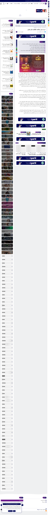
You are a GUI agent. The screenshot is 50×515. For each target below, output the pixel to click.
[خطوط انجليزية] (7, 266)
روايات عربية (39, 27)
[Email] (16, 58)
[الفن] (7, 241)
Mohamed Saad (43, 152)
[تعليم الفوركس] (7, 404)
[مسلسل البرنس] (7, 414)
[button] (16, 47)
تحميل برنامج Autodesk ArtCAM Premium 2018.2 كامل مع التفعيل (6, 51)
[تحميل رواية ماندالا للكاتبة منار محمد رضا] (11, 79)
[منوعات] (7, 457)
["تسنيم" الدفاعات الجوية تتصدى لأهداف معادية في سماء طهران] (11, 86)
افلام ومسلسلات (16, 3)
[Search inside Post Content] (16, 40)
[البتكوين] (7, 178)
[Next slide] (16, 143)
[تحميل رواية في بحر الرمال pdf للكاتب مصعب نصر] (11, 45)
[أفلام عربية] (7, 171)
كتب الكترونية (29, 3)
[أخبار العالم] (7, 107)
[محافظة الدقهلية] (7, 407)
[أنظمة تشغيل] (7, 312)
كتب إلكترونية (35, 27)
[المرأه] (7, 256)
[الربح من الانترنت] (7, 203)
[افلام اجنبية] (7, 167)
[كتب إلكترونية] (7, 383)
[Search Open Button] (48, 1)
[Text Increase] (16, 41)
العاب (10, 3)
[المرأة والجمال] (7, 252)
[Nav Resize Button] (48, 6)
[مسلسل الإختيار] (7, 411)
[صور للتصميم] (7, 319)
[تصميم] (7, 263)
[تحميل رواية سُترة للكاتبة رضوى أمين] (11, 66)
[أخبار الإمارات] (7, 97)
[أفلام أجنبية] (7, 164)
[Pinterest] (16, 52)
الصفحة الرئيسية (44, 27)
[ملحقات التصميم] (7, 450)
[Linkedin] (16, 54)
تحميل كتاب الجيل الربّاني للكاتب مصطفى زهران (37, 48)
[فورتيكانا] (41, 10)
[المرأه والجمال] (7, 259)
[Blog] (16, 59)
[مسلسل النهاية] (7, 418)
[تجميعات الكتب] (7, 273)
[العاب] (7, 227)
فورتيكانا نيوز (41, 3)
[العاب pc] (7, 234)
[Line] (16, 55)
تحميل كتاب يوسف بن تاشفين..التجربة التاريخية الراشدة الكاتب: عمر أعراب (41, 154)
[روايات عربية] (7, 284)
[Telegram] (16, 51)
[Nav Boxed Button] (48, 5)
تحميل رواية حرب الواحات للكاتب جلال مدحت (37, 47)
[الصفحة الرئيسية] (45, 3)
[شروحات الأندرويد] (7, 301)
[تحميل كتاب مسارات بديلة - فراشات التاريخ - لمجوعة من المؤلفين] (28, 133)
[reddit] (16, 57)
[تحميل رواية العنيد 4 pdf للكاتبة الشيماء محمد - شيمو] (11, 25)
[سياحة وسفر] (7, 287)
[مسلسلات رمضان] (7, 425)
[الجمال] (7, 185)
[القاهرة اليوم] (7, 245)
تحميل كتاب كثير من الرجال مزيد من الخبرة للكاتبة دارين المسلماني (6, 72)
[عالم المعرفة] (7, 344)
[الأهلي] (7, 210)
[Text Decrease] (16, 44)
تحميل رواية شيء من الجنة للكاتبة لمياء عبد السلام (36, 45)
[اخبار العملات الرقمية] (7, 111)
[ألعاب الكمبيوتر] (7, 231)
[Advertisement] (15, 10)
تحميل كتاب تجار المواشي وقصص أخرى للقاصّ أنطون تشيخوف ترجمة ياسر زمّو (32, 50)
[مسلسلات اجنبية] (7, 421)
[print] (16, 61)
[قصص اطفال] (7, 372)
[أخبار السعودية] (7, 104)
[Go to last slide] (17, 143)
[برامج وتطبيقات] (7, 488)
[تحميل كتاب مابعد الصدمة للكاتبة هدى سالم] (11, 31)
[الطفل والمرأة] (7, 220)
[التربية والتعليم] (7, 182)
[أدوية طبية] (7, 146)
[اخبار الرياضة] (7, 100)
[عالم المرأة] (7, 337)
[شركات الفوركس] (7, 298)
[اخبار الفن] (7, 115)
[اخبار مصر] (7, 136)
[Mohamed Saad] (45, 31)
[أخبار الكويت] (7, 365)
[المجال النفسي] (7, 249)
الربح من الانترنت (23, 3)
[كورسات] (7, 386)
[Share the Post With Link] (16, 45)
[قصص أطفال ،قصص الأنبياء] (7, 376)
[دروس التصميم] (7, 277)
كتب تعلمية (5, 3)
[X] (1, 509)
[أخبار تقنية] (7, 122)
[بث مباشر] (7, 351)
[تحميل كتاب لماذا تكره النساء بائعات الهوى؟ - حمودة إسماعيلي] (11, 37)
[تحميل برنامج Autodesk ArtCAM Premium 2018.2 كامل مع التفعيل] (11, 51)
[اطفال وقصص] (7, 160)
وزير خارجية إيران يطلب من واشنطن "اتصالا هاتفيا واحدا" (6, 58)
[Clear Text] (16, 32)
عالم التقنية (35, 3)
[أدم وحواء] (7, 143)
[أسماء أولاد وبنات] (7, 153)
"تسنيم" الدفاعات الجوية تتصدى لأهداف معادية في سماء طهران (6, 86)
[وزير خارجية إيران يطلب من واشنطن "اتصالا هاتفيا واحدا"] (11, 58)
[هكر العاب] (7, 478)
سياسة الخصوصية (43, 500)
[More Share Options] (16, 62)
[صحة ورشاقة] (7, 316)
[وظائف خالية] (7, 485)
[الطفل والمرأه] (7, 224)
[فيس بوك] (7, 368)
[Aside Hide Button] (46, 509)
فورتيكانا (38, 509)
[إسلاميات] (7, 150)
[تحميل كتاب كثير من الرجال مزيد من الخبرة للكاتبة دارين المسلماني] (11, 72)
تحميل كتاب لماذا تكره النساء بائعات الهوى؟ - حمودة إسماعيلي (6, 37)
